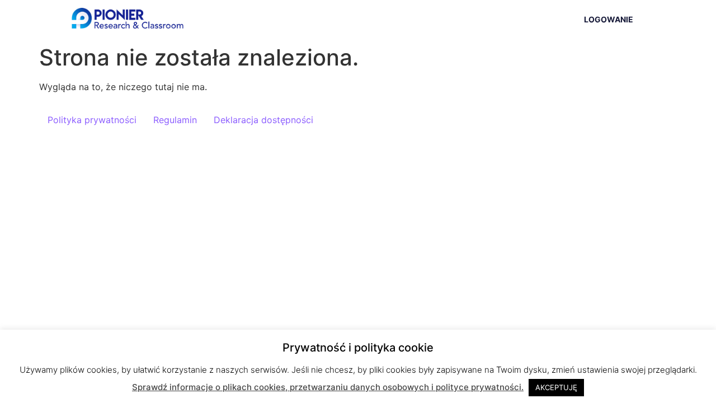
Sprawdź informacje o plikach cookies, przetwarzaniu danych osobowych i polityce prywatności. (328, 387)
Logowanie (608, 19)
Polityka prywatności (92, 119)
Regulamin (175, 119)
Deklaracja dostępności (263, 119)
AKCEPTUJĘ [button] (556, 387)
